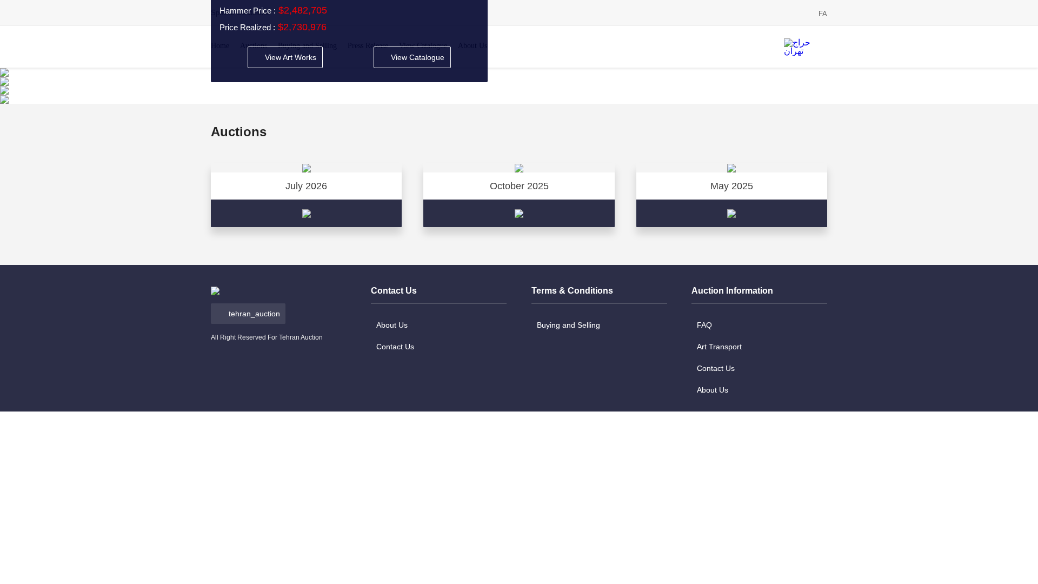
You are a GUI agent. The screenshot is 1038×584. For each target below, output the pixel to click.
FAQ (704, 325)
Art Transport (719, 346)
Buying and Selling (568, 325)
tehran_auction (254, 313)
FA (823, 13)
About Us (392, 325)
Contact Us (395, 346)
